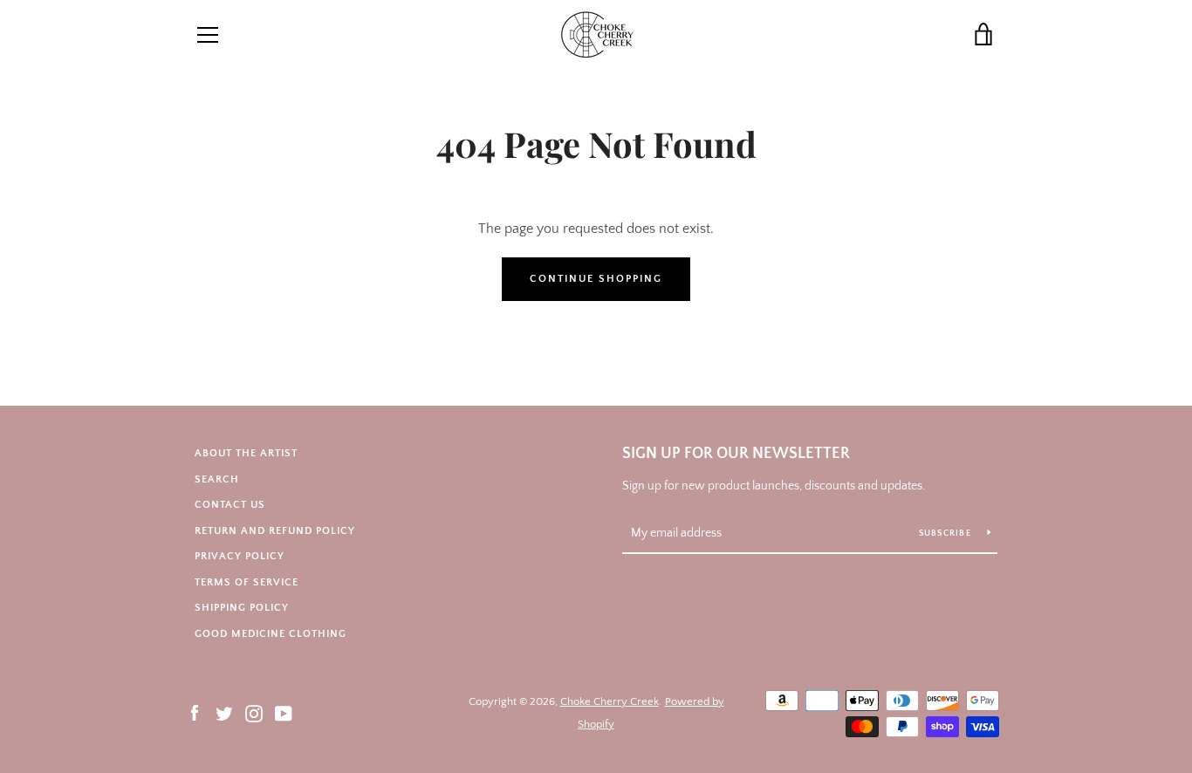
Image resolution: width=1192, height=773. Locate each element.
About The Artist (246, 453)
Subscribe (947, 533)
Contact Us (230, 504)
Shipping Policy (242, 607)
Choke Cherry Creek (609, 701)
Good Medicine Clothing (270, 634)
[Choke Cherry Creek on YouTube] (283, 712)
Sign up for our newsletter (736, 453)
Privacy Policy (239, 556)
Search (217, 479)
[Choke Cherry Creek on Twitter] (224, 712)
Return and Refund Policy (275, 531)
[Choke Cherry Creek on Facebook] (194, 712)
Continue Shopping (596, 278)
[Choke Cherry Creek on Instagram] (254, 712)
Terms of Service (246, 582)
